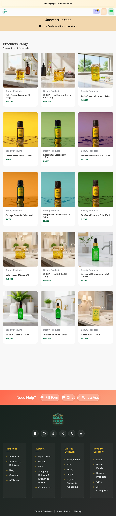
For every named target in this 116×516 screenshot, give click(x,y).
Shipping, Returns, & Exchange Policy (44, 477)
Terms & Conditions (44, 511)
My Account (44, 456)
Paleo (70, 469)
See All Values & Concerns (72, 483)
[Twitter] (62, 433)
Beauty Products (101, 475)
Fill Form (52, 397)
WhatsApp (90, 397)
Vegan (70, 474)
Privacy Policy (63, 511)
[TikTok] (53, 433)
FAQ (40, 466)
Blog (11, 470)
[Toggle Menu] (111, 11)
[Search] (104, 11)
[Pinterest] (71, 433)
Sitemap (77, 511)
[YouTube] (81, 433)
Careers (13, 475)
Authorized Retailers (15, 463)
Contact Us (44, 487)
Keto (69, 464)
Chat (71, 397)
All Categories (102, 488)
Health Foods (99, 466)
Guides (42, 461)
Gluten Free (73, 459)
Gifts (99, 481)
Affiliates (14, 480)
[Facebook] (35, 433)
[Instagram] (44, 433)
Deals (99, 459)
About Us (14, 456)
